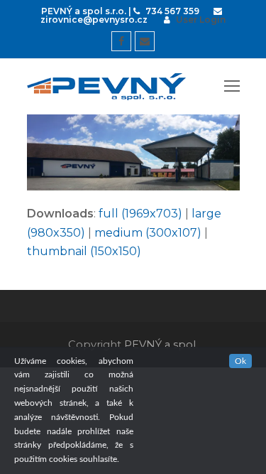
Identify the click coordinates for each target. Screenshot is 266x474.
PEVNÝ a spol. (161, 344)
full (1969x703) (140, 213)
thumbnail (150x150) (84, 251)
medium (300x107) (147, 232)
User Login (201, 19)
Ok (240, 361)
